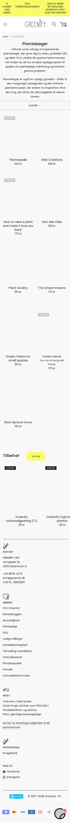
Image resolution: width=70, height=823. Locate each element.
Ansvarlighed (11, 620)
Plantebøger (17, 36)
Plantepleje (10, 626)
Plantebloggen (12, 614)
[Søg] (54, 24)
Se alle (36, 456)
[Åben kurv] (63, 24)
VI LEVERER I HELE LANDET (7, 8)
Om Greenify (11, 608)
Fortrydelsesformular (16, 675)
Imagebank (10, 753)
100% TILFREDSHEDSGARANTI (27, 5)
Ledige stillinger (13, 639)
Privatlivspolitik (12, 663)
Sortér (33, 105)
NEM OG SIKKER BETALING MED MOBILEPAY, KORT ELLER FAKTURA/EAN (55, 8)
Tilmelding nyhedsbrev (17, 651)
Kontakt (8, 669)
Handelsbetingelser (15, 645)
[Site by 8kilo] (59, 796)
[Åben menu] (5, 24)
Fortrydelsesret (12, 657)
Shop (5, 36)
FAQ (5, 632)
